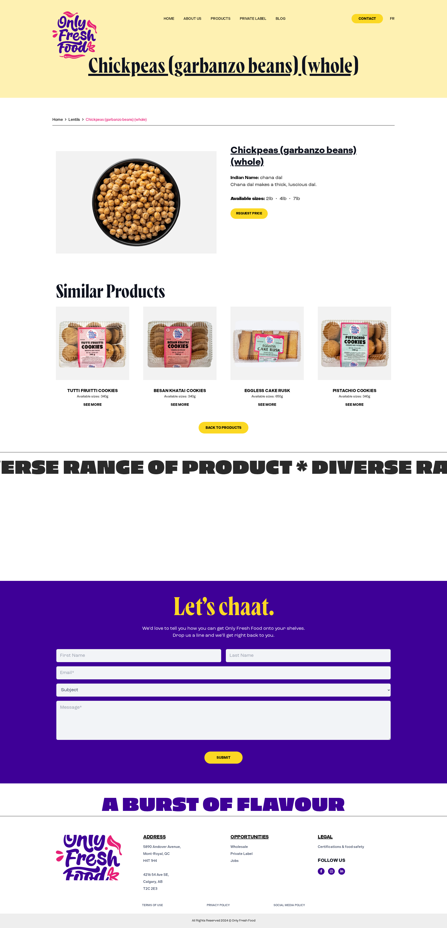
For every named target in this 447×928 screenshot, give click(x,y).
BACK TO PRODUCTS (224, 428)
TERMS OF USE (152, 905)
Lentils (74, 119)
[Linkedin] (341, 871)
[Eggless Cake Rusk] (267, 343)
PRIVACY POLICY (218, 905)
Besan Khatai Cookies (180, 390)
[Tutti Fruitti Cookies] (92, 343)
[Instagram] (331, 871)
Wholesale (239, 847)
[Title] (321, 871)
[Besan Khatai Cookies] (180, 343)
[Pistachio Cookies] (354, 343)
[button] (233, 19)
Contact (367, 19)
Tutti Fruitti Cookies (92, 390)
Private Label (241, 854)
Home (57, 119)
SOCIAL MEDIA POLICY (289, 905)
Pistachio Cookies (354, 390)
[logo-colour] (74, 35)
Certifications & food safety (341, 847)
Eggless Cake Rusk (267, 390)
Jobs (234, 861)
